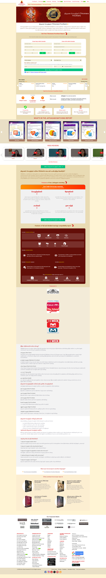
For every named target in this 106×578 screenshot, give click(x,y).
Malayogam (62, 561)
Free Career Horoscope (21, 544)
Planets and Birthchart (52, 554)
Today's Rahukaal (35, 566)
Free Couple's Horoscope (22, 535)
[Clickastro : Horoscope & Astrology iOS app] (51, 562)
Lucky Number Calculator (37, 565)
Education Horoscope (36, 545)
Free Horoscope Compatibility (30, 471)
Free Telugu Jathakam (21, 560)
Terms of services (34, 72)
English (48, 535)
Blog (61, 551)
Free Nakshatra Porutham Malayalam (52, 471)
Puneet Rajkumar (63, 539)
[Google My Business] (78, 553)
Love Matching (20, 547)
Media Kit (61, 545)
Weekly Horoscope (20, 552)
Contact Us (62, 547)
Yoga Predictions (35, 552)
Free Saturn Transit (21, 564)
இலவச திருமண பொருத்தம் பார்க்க (53, 70)
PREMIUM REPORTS (36, 533)
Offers (82, 1)
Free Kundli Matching (21, 555)
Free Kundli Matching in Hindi (70, 471)
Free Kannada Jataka (21, 563)
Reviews (61, 553)
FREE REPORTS (20, 533)
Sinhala (48, 547)
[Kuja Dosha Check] (53, 130)
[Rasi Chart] (17, 130)
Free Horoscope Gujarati (22, 541)
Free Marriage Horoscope (22, 542)
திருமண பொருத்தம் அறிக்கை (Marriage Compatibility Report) (74, 482)
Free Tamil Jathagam (21, 539)
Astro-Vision (22, 569)
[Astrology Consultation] (76, 564)
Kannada (49, 542)
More (88, 1)
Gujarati (49, 545)
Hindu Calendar (35, 559)
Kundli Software (63, 559)
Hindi (48, 536)
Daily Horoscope (20, 551)
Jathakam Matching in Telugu (38, 555)
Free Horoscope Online (21, 536)
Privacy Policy (54, 569)
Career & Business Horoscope (38, 538)
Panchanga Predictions (21, 549)
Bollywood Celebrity (64, 536)
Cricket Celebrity (63, 537)
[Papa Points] (71, 130)
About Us (61, 542)
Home (29, 4)
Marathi (49, 544)
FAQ (60, 550)
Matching (54, 1)
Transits (58, 1)
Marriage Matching (36, 542)
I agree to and (36, 72)
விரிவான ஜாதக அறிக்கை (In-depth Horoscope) (74, 497)
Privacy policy (43, 72)
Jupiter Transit (35, 548)
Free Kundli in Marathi (21, 558)
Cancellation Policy (71, 569)
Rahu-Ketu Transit (36, 549)
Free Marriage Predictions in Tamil (23, 557)
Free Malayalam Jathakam (22, 561)
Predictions (49, 1)
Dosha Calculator (35, 563)
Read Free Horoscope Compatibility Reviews (53, 91)
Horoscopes (40, 1)
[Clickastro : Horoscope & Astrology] (51, 559)
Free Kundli (19, 538)
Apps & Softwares (67, 1)
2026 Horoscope (35, 539)
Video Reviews (63, 554)
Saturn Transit (35, 551)
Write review (84, 79)
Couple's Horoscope (36, 535)
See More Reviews (53, 162)
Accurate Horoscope (51, 551)
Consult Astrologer (76, 1)
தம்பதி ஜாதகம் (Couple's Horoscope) (41, 497)
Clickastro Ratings (63, 556)
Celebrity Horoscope (21, 554)
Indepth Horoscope (36, 536)
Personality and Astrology (52, 553)
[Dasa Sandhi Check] (89, 130)
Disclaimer (64, 569)
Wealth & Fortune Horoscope (38, 544)
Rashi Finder (34, 562)
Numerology (34, 547)
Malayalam (49, 541)
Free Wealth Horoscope (21, 545)
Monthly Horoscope (36, 541)
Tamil (48, 538)
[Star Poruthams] (35, 130)
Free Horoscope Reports (36, 4)
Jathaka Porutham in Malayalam (38, 554)
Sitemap (59, 569)
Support (61, 548)
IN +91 (55, 66)
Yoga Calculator (35, 560)
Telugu (48, 539)
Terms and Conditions (80, 569)
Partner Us (62, 544)
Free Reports (34, 1)
